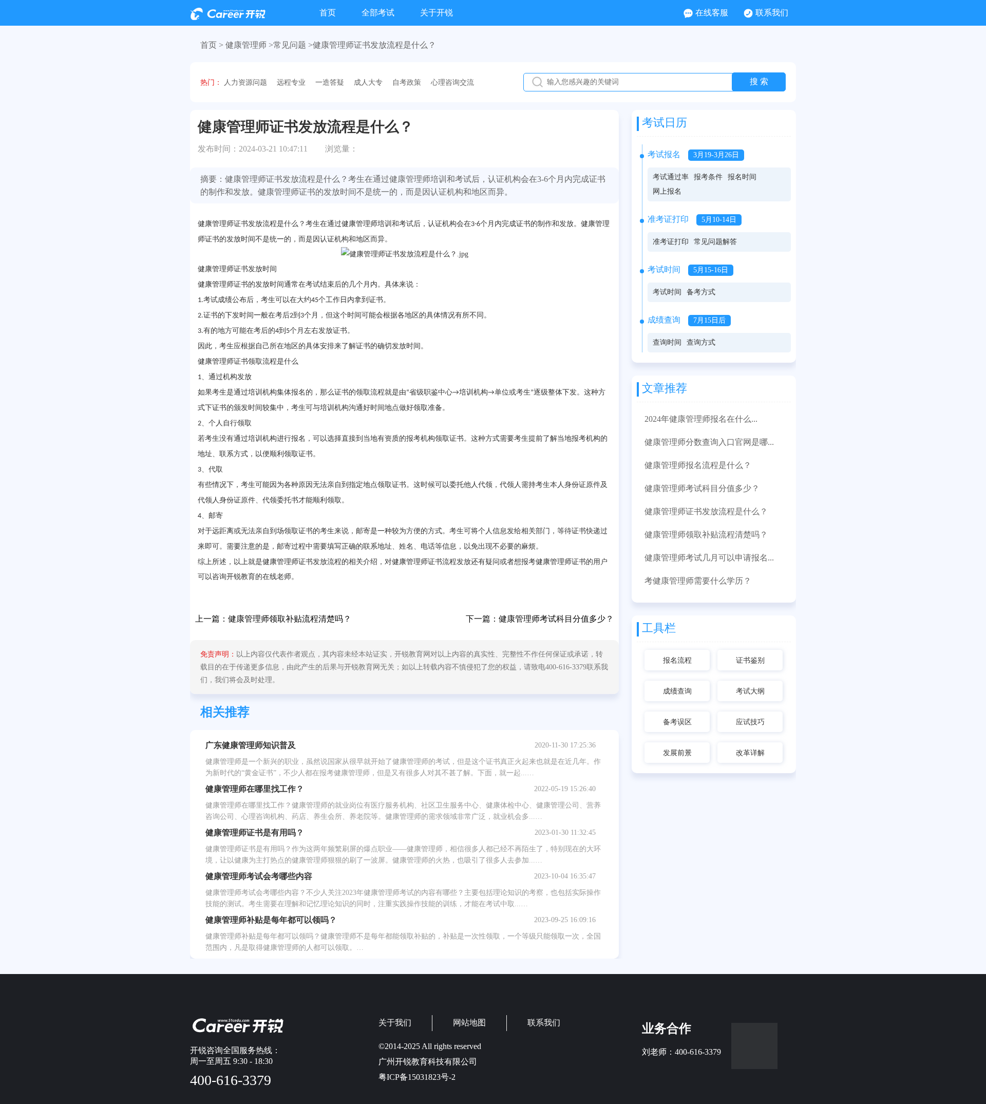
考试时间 (667, 292)
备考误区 (677, 722)
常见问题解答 (715, 242)
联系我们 (771, 12)
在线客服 (711, 12)
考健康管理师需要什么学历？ (697, 580)
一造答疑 (329, 82)
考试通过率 (671, 177)
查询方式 (701, 342)
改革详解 (750, 753)
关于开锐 (436, 12)
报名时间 (742, 177)
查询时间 (667, 342)
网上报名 (667, 191)
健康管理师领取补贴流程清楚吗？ (289, 618)
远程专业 (291, 82)
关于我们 (394, 1022)
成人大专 (368, 82)
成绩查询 (677, 691)
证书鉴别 (750, 660)
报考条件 (708, 177)
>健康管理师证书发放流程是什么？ (372, 45)
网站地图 (469, 1022)
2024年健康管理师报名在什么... (700, 419)
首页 (327, 12)
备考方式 (701, 292)
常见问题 (289, 45)
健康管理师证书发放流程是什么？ (706, 511)
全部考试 (378, 12)
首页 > (211, 45)
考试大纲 (750, 691)
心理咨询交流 (452, 82)
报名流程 (677, 660)
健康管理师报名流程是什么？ (697, 465)
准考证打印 (671, 242)
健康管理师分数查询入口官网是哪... (709, 442)
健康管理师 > (249, 45)
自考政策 (406, 82)
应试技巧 (750, 722)
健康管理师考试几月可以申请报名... (709, 557)
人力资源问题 (245, 82)
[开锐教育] (228, 17)
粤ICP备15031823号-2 (417, 1077)
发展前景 (677, 753)
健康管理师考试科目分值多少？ (556, 618)
